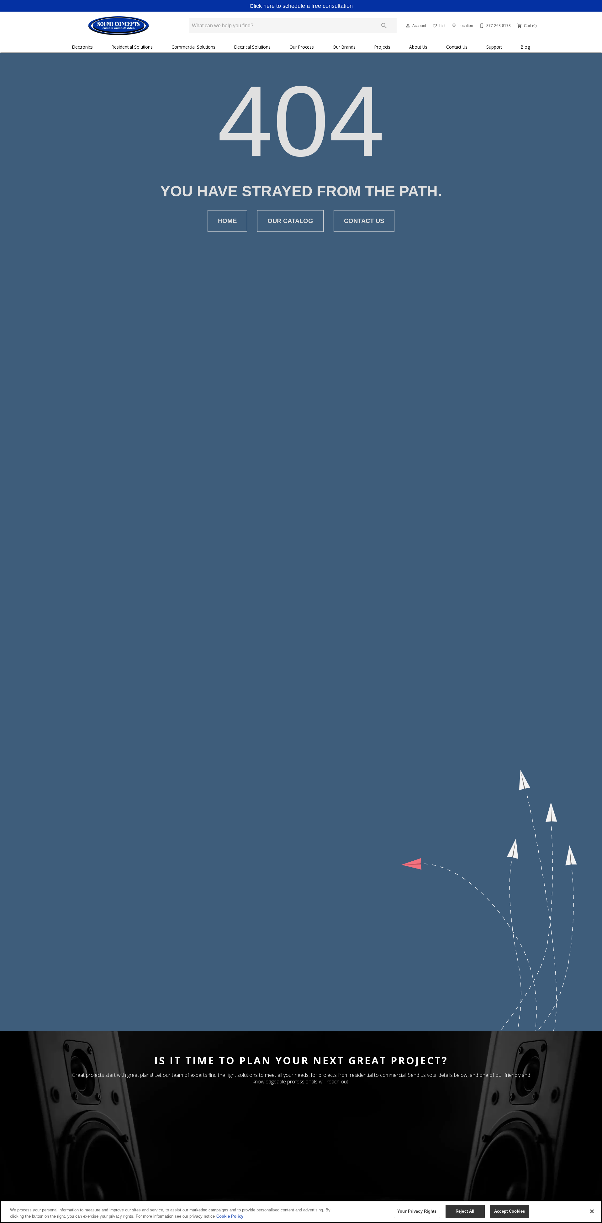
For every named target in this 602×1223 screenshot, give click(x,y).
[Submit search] (384, 25)
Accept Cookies (509, 1211)
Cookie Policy (229, 1216)
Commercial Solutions (193, 47)
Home (227, 220)
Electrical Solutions (252, 47)
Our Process (301, 47)
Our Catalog (290, 220)
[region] (301, 1212)
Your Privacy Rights (416, 1211)
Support (494, 47)
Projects (382, 47)
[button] (408, 25)
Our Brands (344, 47)
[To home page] (118, 25)
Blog (525, 47)
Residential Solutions (132, 47)
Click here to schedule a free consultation (301, 6)
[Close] (592, 1211)
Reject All (465, 1211)
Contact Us (456, 47)
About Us (418, 47)
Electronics (82, 47)
